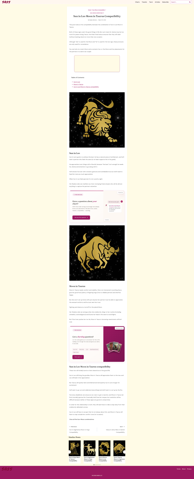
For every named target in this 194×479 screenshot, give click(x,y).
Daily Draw (81, 349)
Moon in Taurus (78, 84)
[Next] (124, 452)
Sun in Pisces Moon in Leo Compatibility (103, 459)
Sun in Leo (77, 82)
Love (87, 349)
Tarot (151, 2)
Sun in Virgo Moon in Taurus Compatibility (74, 459)
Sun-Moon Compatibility (97, 13)
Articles (157, 2)
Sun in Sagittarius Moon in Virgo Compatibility (79, 429)
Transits (144, 2)
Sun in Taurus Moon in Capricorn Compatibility (119, 459)
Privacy (189, 469)
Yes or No (75, 349)
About (184, 469)
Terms (179, 469)
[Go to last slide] (69, 452)
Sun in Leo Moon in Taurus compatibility (86, 87)
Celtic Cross (75, 352)
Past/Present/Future (94, 349)
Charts (137, 2)
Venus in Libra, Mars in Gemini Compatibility (115, 429)
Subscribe (165, 2)
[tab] (95, 464)
